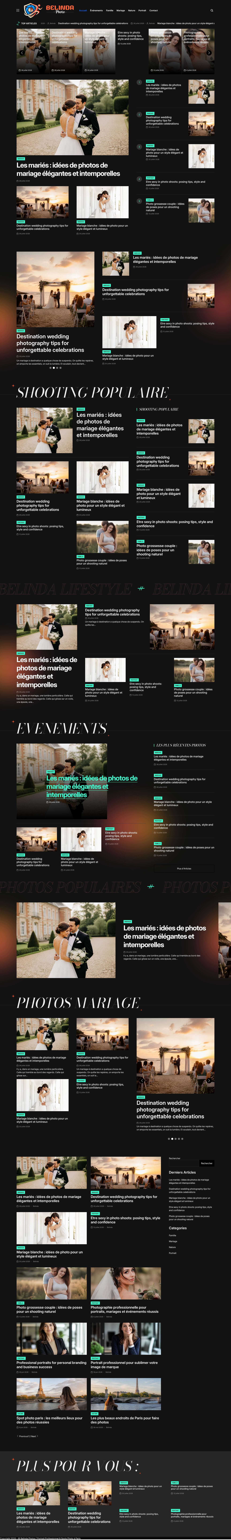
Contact (153, 10)
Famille (109, 10)
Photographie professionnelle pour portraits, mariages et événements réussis (197, 37)
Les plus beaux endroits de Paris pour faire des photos (125, 1420)
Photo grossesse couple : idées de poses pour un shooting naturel (161, 37)
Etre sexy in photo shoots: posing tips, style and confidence (191, 23)
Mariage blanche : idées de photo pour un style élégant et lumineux (97, 23)
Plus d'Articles (184, 868)
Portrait (142, 10)
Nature (131, 10)
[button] (209, 53)
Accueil (83, 10)
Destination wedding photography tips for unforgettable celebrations (64, 37)
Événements (96, 10)
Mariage (121, 10)
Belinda (57, 23)
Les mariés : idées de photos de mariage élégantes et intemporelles (31, 37)
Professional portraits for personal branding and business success (51, 1365)
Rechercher (174, 1158)
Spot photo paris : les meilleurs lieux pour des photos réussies (49, 1420)
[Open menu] (18, 10)
